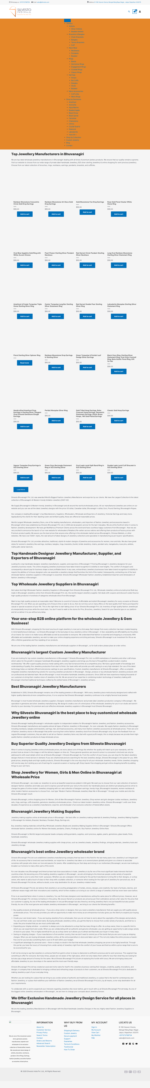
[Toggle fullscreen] (10, 1082)
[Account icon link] (140, 11)
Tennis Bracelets (77, 42)
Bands (73, 61)
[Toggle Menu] (67, 20)
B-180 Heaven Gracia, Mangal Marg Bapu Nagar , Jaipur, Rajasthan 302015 (117, 2)
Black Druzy (73, 113)
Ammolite (72, 105)
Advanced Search (43, 1043)
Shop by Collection (73, 137)
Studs (73, 86)
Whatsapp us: (15, 2)
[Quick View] (16, 214)
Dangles (74, 83)
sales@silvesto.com (43, 2)
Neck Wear (73, 48)
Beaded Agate (74, 110)
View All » (72, 135)
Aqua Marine (74, 107)
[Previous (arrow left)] (3, 1086)
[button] (129, 11)
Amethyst (72, 102)
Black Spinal (73, 116)
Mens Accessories (76, 91)
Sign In (94, 1027)
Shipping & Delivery (71, 1030)
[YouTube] (136, 1044)
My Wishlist (95, 1035)
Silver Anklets (76, 29)
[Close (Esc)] (24, 1082)
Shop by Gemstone (73, 99)
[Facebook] (123, 1044)
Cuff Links (75, 94)
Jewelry (69, 23)
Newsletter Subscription (46, 1046)
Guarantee (68, 1041)
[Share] (17, 1082)
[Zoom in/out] (3, 1082)
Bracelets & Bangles (76, 34)
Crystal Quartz (74, 126)
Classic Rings (76, 72)
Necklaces (75, 51)
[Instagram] (130, 1044)
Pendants (75, 53)
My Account (96, 1030)
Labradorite (73, 132)
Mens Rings (75, 97)
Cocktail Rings (76, 70)
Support (67, 1039)
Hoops (73, 78)
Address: (91, 2)
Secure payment (70, 1036)
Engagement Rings (78, 67)
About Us (40, 1027)
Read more (24, 363)
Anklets (72, 26)
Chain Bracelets (77, 37)
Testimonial (68, 1047)
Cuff (73, 45)
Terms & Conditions (71, 1044)
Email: (35, 2)
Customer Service (44, 1030)
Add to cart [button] (24, 214)
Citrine (71, 124)
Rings (71, 59)
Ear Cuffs (74, 80)
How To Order (69, 1050)
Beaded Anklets (77, 31)
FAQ (93, 1038)
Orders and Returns (44, 1041)
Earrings (72, 75)
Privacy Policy (42, 1032)
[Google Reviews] (133, 1044)
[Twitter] (127, 1044)
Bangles (74, 40)
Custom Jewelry (72, 140)
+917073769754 (24, 2)
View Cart (95, 1032)
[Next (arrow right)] (10, 1086)
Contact (69, 145)
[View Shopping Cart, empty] (134, 11)
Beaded (74, 56)
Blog (68, 143)
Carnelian (72, 118)
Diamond (72, 129)
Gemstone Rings (77, 64)
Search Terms (42, 1035)
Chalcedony (73, 121)
